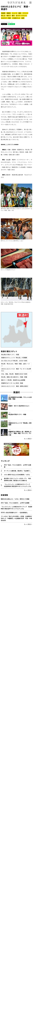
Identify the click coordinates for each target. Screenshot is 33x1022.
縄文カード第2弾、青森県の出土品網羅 (13, 380)
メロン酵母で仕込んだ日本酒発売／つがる (17, 475)
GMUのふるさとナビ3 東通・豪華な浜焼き (14, 386)
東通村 (9, 13)
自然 (22, 18)
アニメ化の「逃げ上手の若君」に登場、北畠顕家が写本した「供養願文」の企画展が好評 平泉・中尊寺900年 (16, 518)
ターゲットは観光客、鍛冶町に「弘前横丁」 (17, 471)
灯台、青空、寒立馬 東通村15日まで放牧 (14, 374)
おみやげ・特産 (6, 18)
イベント (25, 13)
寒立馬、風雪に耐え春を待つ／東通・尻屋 (14, 377)
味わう (9, 16)
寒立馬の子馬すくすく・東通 (10, 354)
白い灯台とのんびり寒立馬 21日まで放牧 (14, 361)
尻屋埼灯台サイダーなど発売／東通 (12, 383)
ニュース (14, 13)
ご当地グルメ (16, 18)
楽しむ (3, 16)
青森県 (3, 13)
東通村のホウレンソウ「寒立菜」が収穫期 (14, 358)
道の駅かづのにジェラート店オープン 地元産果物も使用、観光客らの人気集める (17, 479)
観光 (20, 13)
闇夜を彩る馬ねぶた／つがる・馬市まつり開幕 (15, 499)
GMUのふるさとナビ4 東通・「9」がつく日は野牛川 (16, 370)
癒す (13, 16)
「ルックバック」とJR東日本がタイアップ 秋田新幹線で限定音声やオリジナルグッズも (17, 485)
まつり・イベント (21, 16)
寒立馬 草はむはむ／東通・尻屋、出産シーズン (15, 365)
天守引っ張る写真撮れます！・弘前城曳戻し (14, 512)
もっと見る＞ (28, 439)
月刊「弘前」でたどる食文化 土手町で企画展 (15, 503)
